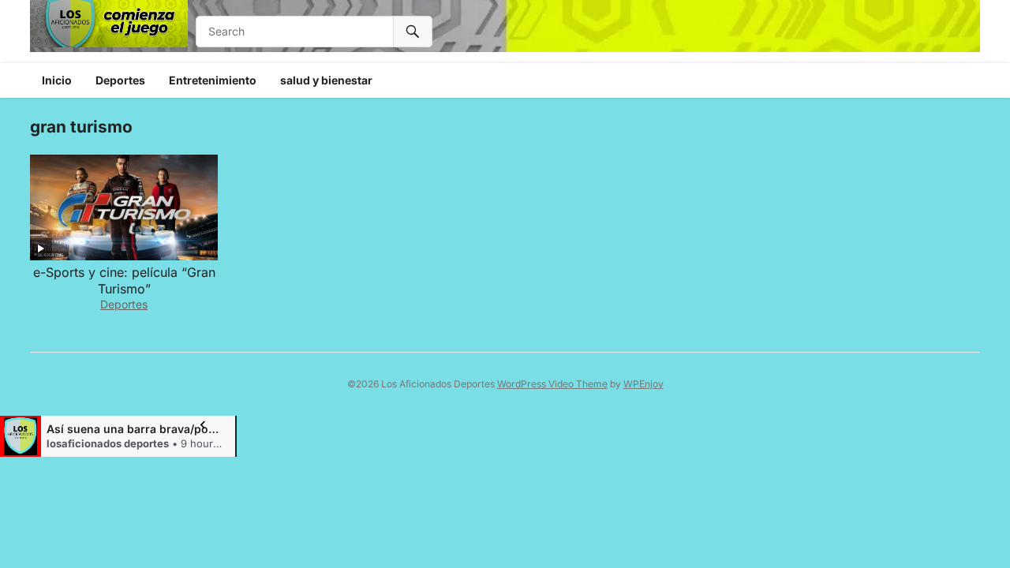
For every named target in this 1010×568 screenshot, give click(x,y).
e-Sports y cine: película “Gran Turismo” (124, 280)
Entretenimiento (212, 80)
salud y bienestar (326, 80)
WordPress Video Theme (552, 384)
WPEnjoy (643, 384)
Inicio (57, 80)
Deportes (120, 80)
